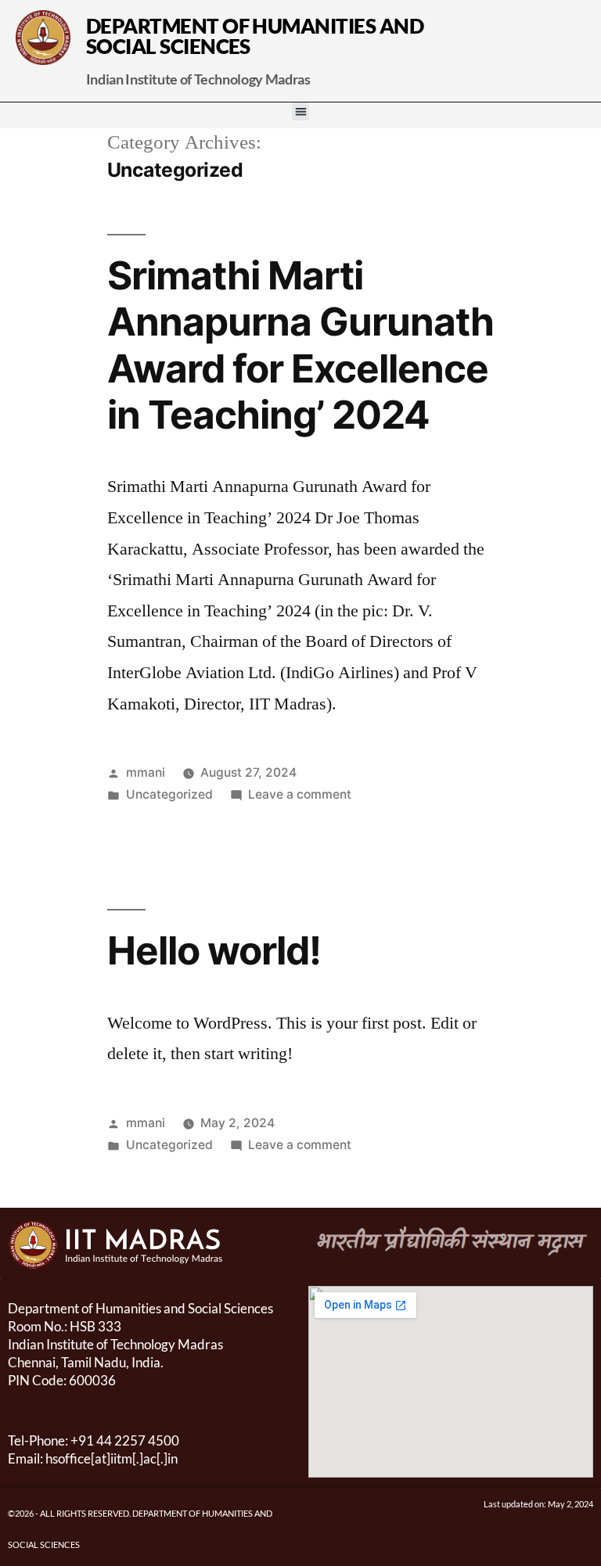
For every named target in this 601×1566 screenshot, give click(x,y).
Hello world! (214, 950)
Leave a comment (299, 794)
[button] (301, 111)
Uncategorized (169, 794)
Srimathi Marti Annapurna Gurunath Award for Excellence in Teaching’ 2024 (300, 345)
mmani (145, 772)
